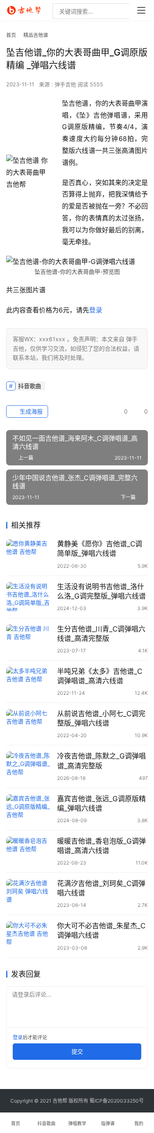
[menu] (141, 10)
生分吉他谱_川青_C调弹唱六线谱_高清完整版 (101, 634)
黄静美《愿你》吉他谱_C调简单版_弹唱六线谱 (99, 548)
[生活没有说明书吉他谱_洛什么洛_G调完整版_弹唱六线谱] (29, 596)
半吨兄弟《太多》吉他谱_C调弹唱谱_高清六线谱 (99, 676)
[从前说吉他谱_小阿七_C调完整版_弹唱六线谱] (29, 723)
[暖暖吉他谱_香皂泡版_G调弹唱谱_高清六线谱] (29, 851)
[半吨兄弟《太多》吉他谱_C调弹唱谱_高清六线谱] (29, 681)
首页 (11, 35)
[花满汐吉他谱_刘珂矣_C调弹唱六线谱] (29, 893)
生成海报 (30, 411)
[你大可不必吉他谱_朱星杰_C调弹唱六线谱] (29, 935)
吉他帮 (60, 1101)
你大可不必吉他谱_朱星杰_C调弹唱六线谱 (101, 930)
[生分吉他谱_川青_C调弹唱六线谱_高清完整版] (29, 639)
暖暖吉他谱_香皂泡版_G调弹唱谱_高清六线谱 (101, 846)
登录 (95, 310)
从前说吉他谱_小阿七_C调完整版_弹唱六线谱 (101, 718)
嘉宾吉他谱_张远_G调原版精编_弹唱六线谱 (101, 803)
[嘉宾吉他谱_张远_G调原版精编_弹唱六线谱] (29, 808)
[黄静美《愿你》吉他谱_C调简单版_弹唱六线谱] (29, 554)
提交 (77, 1051)
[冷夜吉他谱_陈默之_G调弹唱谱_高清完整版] (29, 766)
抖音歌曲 (29, 385)
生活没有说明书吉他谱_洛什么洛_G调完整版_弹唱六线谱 (101, 591)
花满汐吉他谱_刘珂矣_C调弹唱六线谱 (101, 888)
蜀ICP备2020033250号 (117, 1101)
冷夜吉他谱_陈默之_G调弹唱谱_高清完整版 (101, 761)
